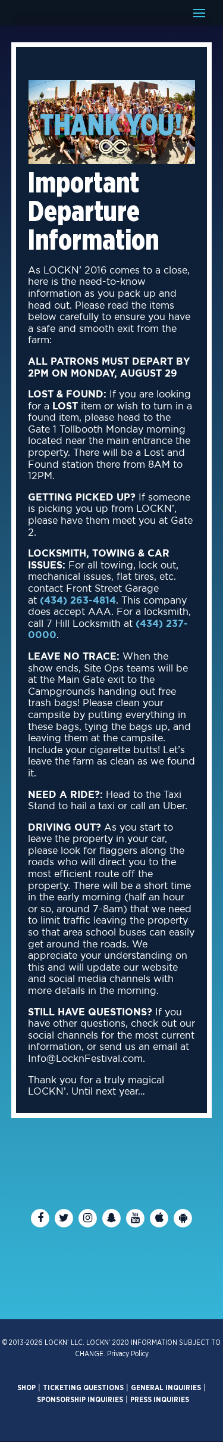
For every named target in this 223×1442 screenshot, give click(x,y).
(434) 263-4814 (78, 600)
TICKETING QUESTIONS (83, 1387)
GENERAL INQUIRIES (166, 1387)
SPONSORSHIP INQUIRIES (80, 1399)
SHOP (26, 1387)
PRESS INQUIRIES (159, 1399)
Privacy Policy (128, 1353)
